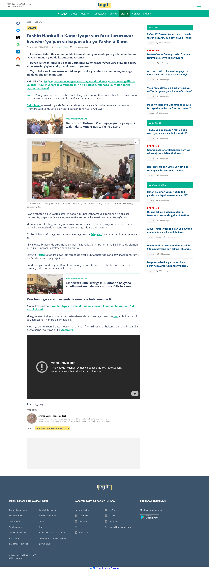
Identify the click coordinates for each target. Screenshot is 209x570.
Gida (29, 21)
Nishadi (136, 13)
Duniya (113, 13)
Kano (30, 95)
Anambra (67, 330)
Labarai (124, 13)
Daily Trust (34, 105)
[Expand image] (137, 141)
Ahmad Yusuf (62, 47)
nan (115, 316)
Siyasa (74, 13)
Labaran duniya (155, 237)
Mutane (147, 13)
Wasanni (85, 13)
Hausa (62, 14)
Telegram (96, 234)
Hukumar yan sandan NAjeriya (52, 428)
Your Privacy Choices (108, 568)
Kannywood (99, 13)
